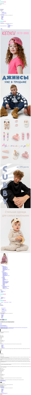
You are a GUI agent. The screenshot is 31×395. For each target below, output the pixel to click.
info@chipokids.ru (2, 14)
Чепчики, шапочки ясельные (16, 327)
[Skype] (5, 319)
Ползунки (12, 327)
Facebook (2, 16)
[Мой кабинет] (0, 296)
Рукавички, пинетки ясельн (22, 327)
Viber (2, 18)
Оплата (2, 346)
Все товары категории (2, 380)
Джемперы (1, 327)
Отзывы (2, 345)
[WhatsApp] (4, 319)
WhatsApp (2, 19)
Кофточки (3, 327)
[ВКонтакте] (0, 319)
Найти (1, 394)
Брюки (10, 327)
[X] (3, 319)
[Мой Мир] (2, 319)
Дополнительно (3, 347)
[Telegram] (6, 319)
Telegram (2, 316)
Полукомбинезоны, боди (7, 327)
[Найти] (0, 4)
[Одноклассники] (1, 319)
